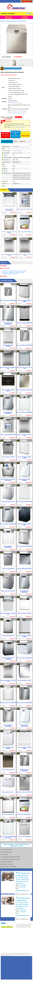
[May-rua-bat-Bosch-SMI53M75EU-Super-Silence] (8, 834)
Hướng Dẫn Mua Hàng (6, 852)
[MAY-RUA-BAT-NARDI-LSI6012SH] (8, 343)
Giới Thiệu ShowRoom (6, 849)
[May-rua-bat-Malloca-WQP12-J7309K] (24, 298)
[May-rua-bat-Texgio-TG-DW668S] (24, 544)
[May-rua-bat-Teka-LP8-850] (8, 454)
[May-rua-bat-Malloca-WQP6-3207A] (8, 387)
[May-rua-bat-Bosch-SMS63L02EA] (24, 722)
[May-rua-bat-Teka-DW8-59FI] (24, 834)
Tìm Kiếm (28, 13)
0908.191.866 (25, 135)
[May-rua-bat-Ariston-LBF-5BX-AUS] (24, 432)
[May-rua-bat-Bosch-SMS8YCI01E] (24, 700)
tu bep (24, 954)
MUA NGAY (5, 134)
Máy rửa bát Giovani (17, 153)
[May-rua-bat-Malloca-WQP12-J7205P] (24, 745)
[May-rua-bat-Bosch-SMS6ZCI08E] (8, 298)
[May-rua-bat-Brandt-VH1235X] (24, 611)
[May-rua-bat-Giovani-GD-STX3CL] (24, 387)
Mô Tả (15, 141)
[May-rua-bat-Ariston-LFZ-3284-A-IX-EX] (8, 611)
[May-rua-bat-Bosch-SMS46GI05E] (8, 521)
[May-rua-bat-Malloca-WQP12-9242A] (24, 454)
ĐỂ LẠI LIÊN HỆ (15, 133)
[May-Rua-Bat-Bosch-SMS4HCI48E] (24, 767)
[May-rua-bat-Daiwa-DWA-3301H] (8, 432)
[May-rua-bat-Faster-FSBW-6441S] (24, 655)
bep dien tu (21, 924)
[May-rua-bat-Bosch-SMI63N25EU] (24, 410)
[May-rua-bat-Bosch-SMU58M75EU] (8, 320)
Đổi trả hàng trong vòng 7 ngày (15, 102)
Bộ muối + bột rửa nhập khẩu (18, 127)
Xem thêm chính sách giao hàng (18, 110)
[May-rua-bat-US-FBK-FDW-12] (24, 812)
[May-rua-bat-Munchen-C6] (8, 789)
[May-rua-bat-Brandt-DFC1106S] (24, 566)
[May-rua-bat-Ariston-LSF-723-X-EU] (24, 365)
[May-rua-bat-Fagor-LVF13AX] (24, 678)
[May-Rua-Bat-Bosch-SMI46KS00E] (8, 544)
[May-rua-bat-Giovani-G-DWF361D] (8, 700)
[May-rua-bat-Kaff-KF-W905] (8, 566)
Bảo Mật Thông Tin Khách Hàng (8, 866)
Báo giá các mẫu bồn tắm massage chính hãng (14, 271)
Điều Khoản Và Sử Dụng (7, 864)
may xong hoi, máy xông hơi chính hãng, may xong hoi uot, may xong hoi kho (16, 954)
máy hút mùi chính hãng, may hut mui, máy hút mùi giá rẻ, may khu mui (23, 926)
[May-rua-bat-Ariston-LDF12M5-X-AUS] (8, 365)
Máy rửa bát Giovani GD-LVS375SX (16, 21)
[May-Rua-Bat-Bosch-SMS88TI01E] (8, 410)
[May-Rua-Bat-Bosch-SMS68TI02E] (24, 588)
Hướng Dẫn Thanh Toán (7, 861)
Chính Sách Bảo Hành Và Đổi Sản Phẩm (10, 856)
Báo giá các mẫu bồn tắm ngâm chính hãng (13, 272)
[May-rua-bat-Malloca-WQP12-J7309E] (24, 633)
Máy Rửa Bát (16, 146)
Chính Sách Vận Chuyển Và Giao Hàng (10, 859)
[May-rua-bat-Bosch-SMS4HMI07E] (8, 722)
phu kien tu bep (4, 955)
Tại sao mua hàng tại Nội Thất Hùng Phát (13, 68)
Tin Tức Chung (4, 854)
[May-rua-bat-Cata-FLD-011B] (8, 499)
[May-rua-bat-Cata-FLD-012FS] (8, 588)
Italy (13, 155)
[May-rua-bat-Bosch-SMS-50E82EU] (8, 745)
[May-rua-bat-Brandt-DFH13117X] (24, 789)
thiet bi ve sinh (9, 955)
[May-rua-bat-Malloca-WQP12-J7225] (24, 521)
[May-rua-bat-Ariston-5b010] (8, 767)
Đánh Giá (22, 141)
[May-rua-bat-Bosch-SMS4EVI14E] (24, 343)
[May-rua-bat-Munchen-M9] (8, 633)
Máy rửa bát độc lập (17, 150)
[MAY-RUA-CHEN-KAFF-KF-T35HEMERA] (8, 655)
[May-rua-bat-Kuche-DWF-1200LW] (24, 499)
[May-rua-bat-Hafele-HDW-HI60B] (24, 320)
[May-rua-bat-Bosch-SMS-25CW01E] (24, 477)
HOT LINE (25, 134)
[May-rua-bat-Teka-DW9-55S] (8, 812)
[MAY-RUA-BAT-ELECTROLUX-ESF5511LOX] (8, 477)
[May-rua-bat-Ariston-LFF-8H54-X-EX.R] (8, 678)
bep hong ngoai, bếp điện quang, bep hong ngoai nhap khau (23, 925)
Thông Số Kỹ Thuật (7, 141)
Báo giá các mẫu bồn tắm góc (10, 273)
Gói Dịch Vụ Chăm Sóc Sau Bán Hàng (16, 112)
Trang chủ (3, 21)
